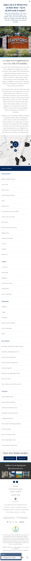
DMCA (12, 507)
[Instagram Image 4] (26, 474)
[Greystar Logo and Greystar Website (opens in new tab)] (8, 518)
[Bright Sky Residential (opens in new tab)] (22, 518)
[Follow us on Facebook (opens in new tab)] (17, 482)
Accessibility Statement (8, 509)
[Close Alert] (29, 2)
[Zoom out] (29, 139)
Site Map (23, 512)
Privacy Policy (7, 507)
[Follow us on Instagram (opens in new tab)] (14, 482)
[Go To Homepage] (7, 30)
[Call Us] (23, 29)
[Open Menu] (28, 29)
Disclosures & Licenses (21, 507)
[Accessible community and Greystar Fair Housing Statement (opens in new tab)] (13, 522)
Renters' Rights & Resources (13, 512)
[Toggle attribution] (29, 164)
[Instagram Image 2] (12, 474)
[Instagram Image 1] (5, 474)
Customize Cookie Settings (22, 509)
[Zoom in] (29, 137)
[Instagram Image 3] (19, 474)
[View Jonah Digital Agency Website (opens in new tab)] (21, 522)
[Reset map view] (29, 142)
